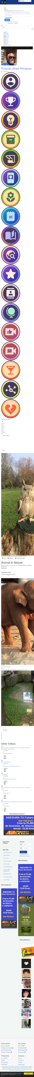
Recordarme (9, 17)
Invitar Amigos (6, 864)
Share (5, 729)
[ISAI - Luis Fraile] (26, 1013)
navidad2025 (4, 774)
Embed (5, 730)
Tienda (20, 1062)
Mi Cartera (21, 1052)
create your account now (18, 10)
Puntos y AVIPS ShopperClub (6, 870)
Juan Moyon (7, 793)
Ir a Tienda (4, 1058)
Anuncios (20, 1060)
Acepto (28, 1073)
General (15, 565)
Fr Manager (5, 71)
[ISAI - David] (26, 963)
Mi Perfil (20, 1046)
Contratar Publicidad (7, 866)
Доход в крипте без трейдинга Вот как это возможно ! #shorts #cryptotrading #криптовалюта (15, 748)
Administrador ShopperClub (10, 779)
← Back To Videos (5, 435)
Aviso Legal (6, 858)
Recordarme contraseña (13, 23)
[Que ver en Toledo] (26, 920)
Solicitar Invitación (7, 861)
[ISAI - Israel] (26, 973)
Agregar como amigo (6, 419)
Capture (11, 558)
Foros (19, 1058)
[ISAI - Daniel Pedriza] (26, 1003)
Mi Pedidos (21, 1048)
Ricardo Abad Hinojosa (16, 68)
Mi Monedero (22, 1050)
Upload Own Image (20, 558)
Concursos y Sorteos (7, 877)
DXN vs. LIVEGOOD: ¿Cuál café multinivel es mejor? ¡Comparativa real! (16, 801)
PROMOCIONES (7, 874)
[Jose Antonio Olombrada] (9, 908)
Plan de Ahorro (6, 855)
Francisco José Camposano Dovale (12, 766)
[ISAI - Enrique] (26, 1023)
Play (4, 558)
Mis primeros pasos (7, 852)
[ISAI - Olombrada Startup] (26, 884)
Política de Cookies (6, 1048)
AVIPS (3, 1060)
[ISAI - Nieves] (26, 993)
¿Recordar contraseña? (25, 856)
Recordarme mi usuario (13, 22)
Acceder (7, 20)
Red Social (21, 1064)
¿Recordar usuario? (24, 854)
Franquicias (4, 1062)
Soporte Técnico (6, 1052)
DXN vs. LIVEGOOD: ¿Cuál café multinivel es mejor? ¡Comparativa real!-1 (15, 788)
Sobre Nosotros (5, 1050)
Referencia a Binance (6, 762)
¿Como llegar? (6, 879)
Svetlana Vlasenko (8, 753)
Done (3, 450)
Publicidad (4, 1064)
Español (22, 1)
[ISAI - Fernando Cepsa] (26, 983)
